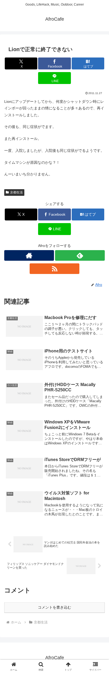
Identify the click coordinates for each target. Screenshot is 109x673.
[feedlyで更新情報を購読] (80, 255)
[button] (98, 612)
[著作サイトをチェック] (29, 255)
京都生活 (16, 192)
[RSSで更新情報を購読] (54, 268)
